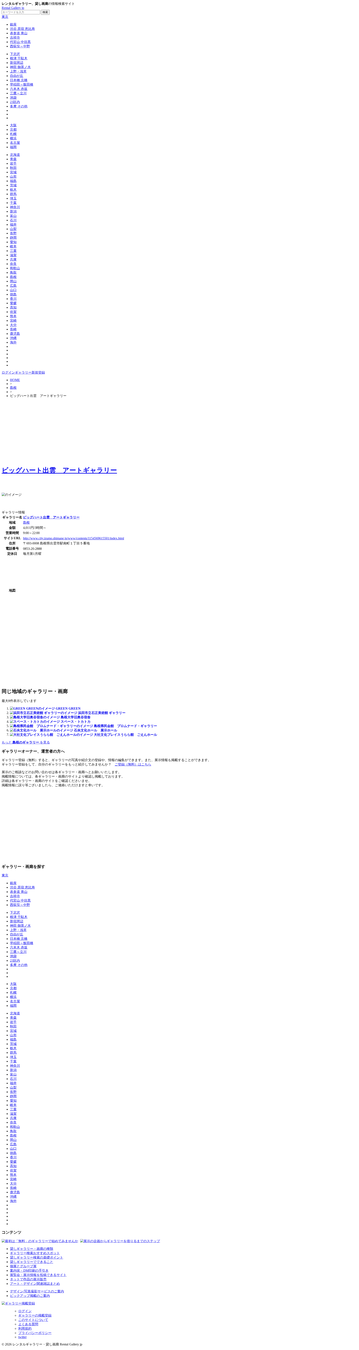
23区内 (15, 102)
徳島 (13, 294)
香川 (13, 298)
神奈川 (15, 207)
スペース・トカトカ (76, 721)
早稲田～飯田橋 (21, 84)
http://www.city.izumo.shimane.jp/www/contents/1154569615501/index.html (73, 538)
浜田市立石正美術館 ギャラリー (101, 713)
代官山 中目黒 (20, 42)
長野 (13, 233)
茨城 (13, 185)
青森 (13, 159)
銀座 (13, 24)
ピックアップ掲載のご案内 (30, 1295)
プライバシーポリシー (35, 1333)
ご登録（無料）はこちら (133, 764)
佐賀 (13, 312)
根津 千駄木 (18, 58)
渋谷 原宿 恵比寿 (22, 29)
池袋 (13, 97)
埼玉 (13, 198)
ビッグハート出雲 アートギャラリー (59, 470)
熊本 (13, 316)
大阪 (13, 125)
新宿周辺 (16, 62)
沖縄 (13, 338)
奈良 (13, 264)
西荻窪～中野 (20, 46)
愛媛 (13, 303)
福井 (13, 224)
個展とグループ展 (23, 1266)
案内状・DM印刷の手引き (29, 1270)
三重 (13, 250)
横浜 (13, 138)
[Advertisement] (179, 430)
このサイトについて (33, 1320)
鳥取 (13, 272)
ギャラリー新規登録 (30, 372)
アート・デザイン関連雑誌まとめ (35, 1283)
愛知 (13, 242)
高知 (13, 307)
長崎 (13, 329)
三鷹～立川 (18, 93)
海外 (13, 342)
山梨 (13, 229)
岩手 (13, 163)
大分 (13, 325)
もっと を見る (26, 742)
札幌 (13, 134)
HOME (15, 380)
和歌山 (15, 268)
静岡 (13, 237)
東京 (5, 16)
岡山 (13, 281)
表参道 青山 (18, 33)
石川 (13, 220)
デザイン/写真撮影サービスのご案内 (37, 1291)
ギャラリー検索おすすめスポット (35, 1253)
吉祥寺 (15, 37)
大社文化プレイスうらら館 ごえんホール (125, 734)
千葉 (13, 202)
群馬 (13, 194)
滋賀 (13, 255)
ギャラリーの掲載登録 (35, 1315)
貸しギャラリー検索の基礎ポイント (36, 1257)
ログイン (8, 372)
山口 (13, 290)
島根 (13, 277)
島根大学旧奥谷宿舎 (76, 717)
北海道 (15, 154)
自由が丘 (16, 76)
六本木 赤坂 (18, 89)
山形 (13, 176)
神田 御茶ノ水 (20, 67)
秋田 (13, 168)
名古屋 (15, 142)
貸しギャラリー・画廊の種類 (31, 1248)
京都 (13, 129)
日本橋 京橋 (18, 80)
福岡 (13, 147)
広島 (13, 285)
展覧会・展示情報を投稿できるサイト (38, 1275)
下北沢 (15, 54)
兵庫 (13, 259)
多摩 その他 (18, 106)
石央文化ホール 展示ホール (95, 730)
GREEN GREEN (68, 708)
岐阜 (13, 246)
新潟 (13, 211)
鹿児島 (15, 333)
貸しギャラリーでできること (31, 1262)
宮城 (13, 172)
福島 (13, 181)
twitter (22, 1337)
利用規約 (25, 1328)
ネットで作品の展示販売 (28, 1279)
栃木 (13, 189)
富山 (13, 216)
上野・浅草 (18, 71)
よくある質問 (28, 1324)
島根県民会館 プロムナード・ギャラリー (125, 726)
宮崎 (13, 320)
